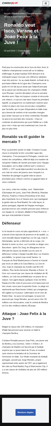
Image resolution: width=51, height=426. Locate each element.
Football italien (18, 13)
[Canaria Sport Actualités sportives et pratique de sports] (10, 3)
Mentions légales (26, 412)
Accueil (7, 13)
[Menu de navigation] (46, 3)
